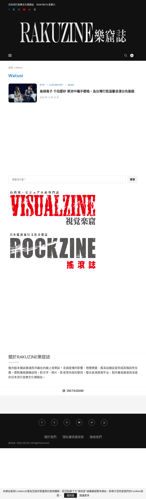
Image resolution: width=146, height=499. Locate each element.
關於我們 (50, 437)
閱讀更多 (84, 495)
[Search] (125, 55)
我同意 (70, 495)
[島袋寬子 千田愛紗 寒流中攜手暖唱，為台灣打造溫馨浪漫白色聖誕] (22, 93)
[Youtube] (24, 9)
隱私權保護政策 (73, 437)
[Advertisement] (73, 144)
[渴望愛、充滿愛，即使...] (64, 404)
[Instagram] (19, 9)
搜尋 (132, 179)
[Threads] (35, 9)
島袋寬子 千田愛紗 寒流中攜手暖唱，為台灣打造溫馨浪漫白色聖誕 (87, 91)
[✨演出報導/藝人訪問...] (100, 404)
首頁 (10, 67)
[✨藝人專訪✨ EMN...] (82, 404)
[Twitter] (14, 9)
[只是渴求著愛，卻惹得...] (45, 404)
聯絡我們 (96, 437)
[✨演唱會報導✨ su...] (9, 404)
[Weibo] (29, 9)
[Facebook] (9, 9)
